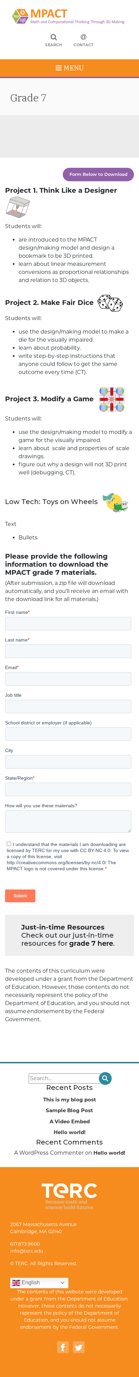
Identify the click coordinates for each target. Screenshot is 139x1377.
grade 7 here (91, 943)
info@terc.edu (26, 1251)
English (30, 1282)
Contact (84, 44)
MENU (73, 67)
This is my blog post (69, 1099)
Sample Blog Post (69, 1110)
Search (53, 44)
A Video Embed (70, 1121)
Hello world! (69, 1132)
